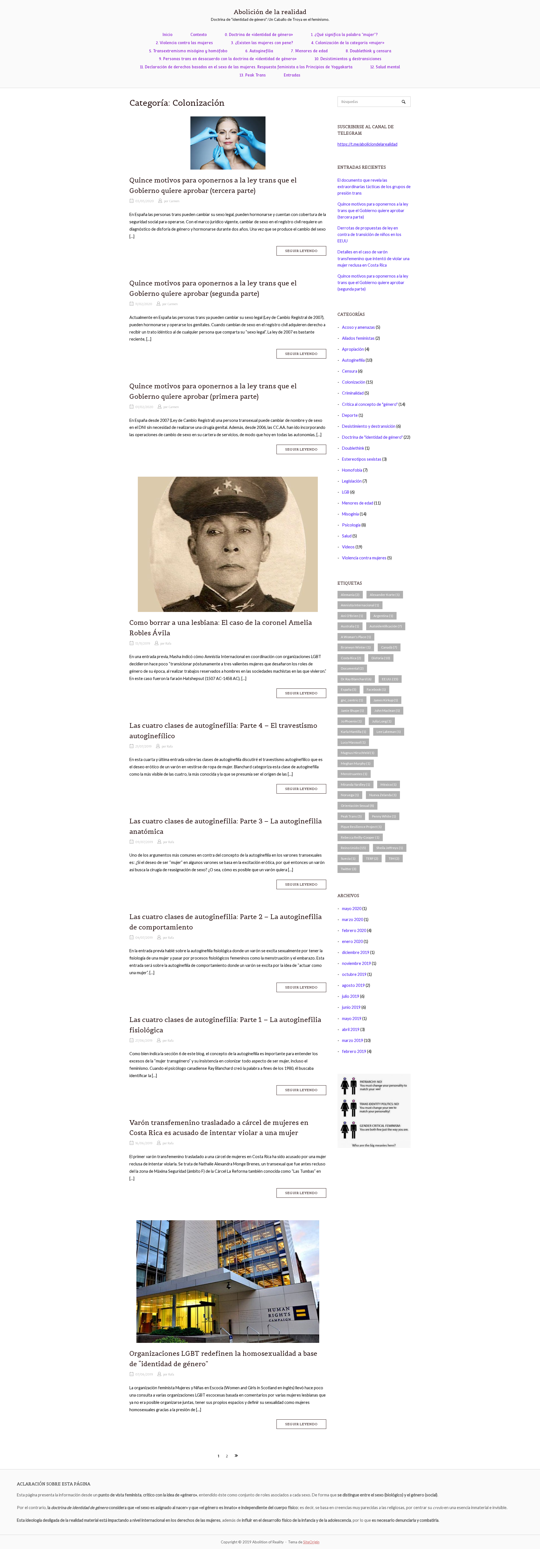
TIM (394, 858)
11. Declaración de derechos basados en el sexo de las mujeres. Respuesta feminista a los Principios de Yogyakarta (246, 67)
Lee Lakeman (389, 731)
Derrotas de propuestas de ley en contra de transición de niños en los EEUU (369, 234)
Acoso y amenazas (358, 327)
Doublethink (353, 448)
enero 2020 (352, 941)
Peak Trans (351, 816)
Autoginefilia (353, 360)
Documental (352, 668)
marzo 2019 (352, 1040)
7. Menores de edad (309, 51)
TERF (372, 858)
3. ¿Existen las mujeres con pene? (262, 42)
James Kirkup (386, 700)
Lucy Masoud (353, 742)
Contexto (198, 34)
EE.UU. (390, 679)
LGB (345, 492)
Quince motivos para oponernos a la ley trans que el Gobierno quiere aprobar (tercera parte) (373, 210)
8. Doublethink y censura (368, 51)
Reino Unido (353, 848)
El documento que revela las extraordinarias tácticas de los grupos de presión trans (374, 186)
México (389, 784)
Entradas (292, 75)
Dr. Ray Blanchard (356, 679)
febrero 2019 (354, 1051)
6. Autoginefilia (259, 51)
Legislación (352, 481)
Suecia (348, 858)
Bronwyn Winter (356, 647)
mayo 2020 (351, 908)
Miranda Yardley (355, 784)
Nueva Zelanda (383, 795)
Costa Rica (351, 658)
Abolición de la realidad (270, 12)
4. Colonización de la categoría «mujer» (347, 42)
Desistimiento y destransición (368, 426)
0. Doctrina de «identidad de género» (259, 34)
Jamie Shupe (352, 710)
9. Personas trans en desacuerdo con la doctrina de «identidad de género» (228, 59)
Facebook (376, 689)
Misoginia (350, 514)
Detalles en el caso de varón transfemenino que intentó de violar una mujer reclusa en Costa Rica (374, 258)
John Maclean (387, 710)
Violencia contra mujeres (364, 557)
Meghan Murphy (355, 763)
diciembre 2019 (355, 952)
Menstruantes (354, 774)
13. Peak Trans (253, 75)
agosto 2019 (353, 985)
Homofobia (352, 470)
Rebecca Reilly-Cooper (360, 837)
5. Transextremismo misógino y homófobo (188, 51)
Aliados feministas (358, 338)
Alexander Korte (385, 594)
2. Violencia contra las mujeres (184, 42)
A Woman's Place (356, 637)
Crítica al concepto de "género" (370, 404)
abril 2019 (350, 1029)
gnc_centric (352, 700)
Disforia (381, 658)
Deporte (350, 415)
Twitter (348, 869)
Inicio (167, 34)
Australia (350, 626)
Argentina (383, 616)
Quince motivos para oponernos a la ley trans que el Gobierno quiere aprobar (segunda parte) (373, 282)
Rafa (168, 643)
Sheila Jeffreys (389, 848)
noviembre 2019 (356, 963)
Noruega (350, 795)
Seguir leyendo (301, 251)
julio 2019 (350, 996)
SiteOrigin (311, 1542)
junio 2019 (351, 1007)
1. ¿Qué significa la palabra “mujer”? (344, 34)
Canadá (389, 647)
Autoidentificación (386, 626)
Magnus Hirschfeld (357, 753)
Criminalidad (353, 393)
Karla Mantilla (353, 731)
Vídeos (348, 546)
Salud (347, 535)
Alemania (350, 594)
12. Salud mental (385, 67)
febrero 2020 (354, 930)
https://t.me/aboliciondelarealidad (367, 144)
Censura (349, 371)
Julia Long (382, 721)
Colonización (353, 382)
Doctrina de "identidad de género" (372, 437)
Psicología (351, 525)
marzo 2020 (352, 919)
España (348, 689)
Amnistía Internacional (360, 605)
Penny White (384, 816)
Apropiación (353, 349)
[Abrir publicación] (227, 143)
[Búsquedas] (404, 101)
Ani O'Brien (352, 616)
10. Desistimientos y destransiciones (348, 59)
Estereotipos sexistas (361, 459)
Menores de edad (357, 503)
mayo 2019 (351, 1018)
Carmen (174, 201)
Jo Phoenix (351, 721)
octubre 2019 (354, 974)
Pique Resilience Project (361, 826)
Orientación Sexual (357, 805)
